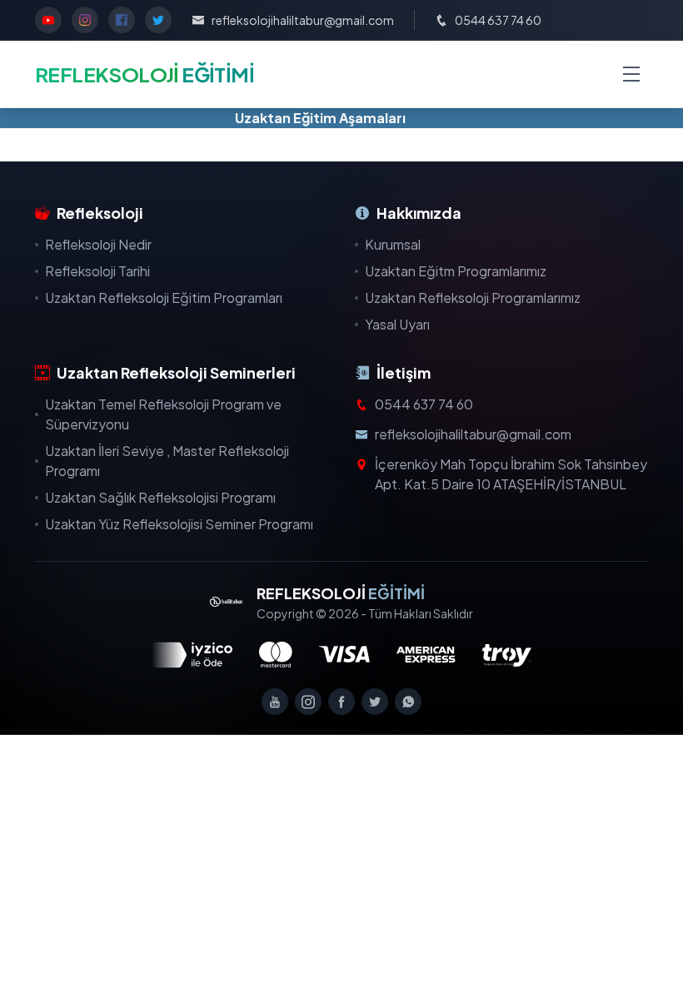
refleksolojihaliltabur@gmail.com (473, 434)
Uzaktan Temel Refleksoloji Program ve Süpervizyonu (163, 414)
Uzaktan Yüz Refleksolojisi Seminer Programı (179, 524)
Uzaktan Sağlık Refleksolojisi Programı (160, 497)
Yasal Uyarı (397, 324)
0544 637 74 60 (424, 404)
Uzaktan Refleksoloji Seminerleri (176, 372)
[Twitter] (374, 701)
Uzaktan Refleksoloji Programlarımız (473, 297)
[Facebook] (341, 701)
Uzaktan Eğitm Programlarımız (455, 271)
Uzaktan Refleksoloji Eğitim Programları (163, 297)
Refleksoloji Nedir (98, 244)
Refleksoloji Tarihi (97, 271)
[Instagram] (308, 701)
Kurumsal (393, 244)
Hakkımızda (418, 212)
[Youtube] (275, 701)
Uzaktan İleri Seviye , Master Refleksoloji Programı (167, 460)
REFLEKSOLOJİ (341, 593)
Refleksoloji (100, 212)
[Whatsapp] (408, 701)
